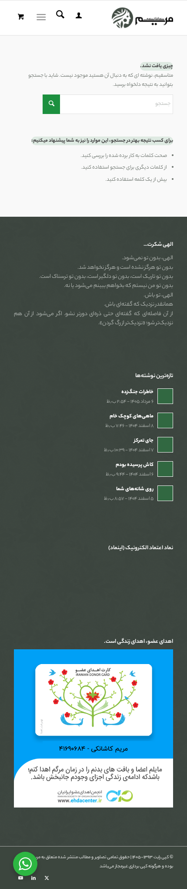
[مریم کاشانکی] (109, 17)
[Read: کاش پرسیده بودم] (165, 469)
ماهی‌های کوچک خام (132, 416)
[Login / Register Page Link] (77, 17)
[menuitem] (77, 17)
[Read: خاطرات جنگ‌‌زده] (165, 396)
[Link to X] (46, 878)
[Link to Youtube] (20, 878)
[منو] (43, 17)
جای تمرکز (144, 440)
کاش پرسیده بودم (135, 465)
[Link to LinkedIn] (33, 878)
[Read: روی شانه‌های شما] (165, 493)
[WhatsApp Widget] (25, 864)
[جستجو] (59, 17)
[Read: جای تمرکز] (165, 445)
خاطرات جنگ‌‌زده (137, 392)
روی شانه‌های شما (135, 489)
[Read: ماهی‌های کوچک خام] (165, 420)
